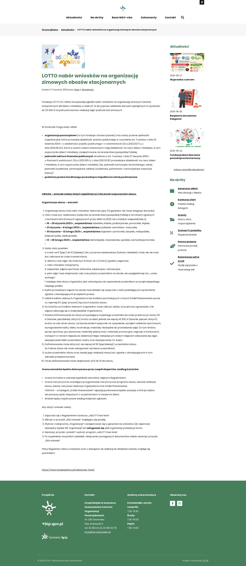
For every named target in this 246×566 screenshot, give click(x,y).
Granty (182, 215)
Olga (77, 89)
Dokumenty (149, 17)
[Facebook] (172, 503)
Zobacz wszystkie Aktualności (189, 169)
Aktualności (74, 17)
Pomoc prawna (187, 241)
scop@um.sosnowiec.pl (98, 532)
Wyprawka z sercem (182, 79)
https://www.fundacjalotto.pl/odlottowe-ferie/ (68, 470)
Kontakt (170, 17)
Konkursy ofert (187, 199)
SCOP (205, 560)
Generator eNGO (188, 188)
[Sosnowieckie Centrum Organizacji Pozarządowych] (123, 8)
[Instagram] (179, 503)
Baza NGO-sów (122, 17)
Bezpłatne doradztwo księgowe (183, 117)
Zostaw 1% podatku (189, 230)
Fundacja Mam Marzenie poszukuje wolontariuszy (185, 157)
